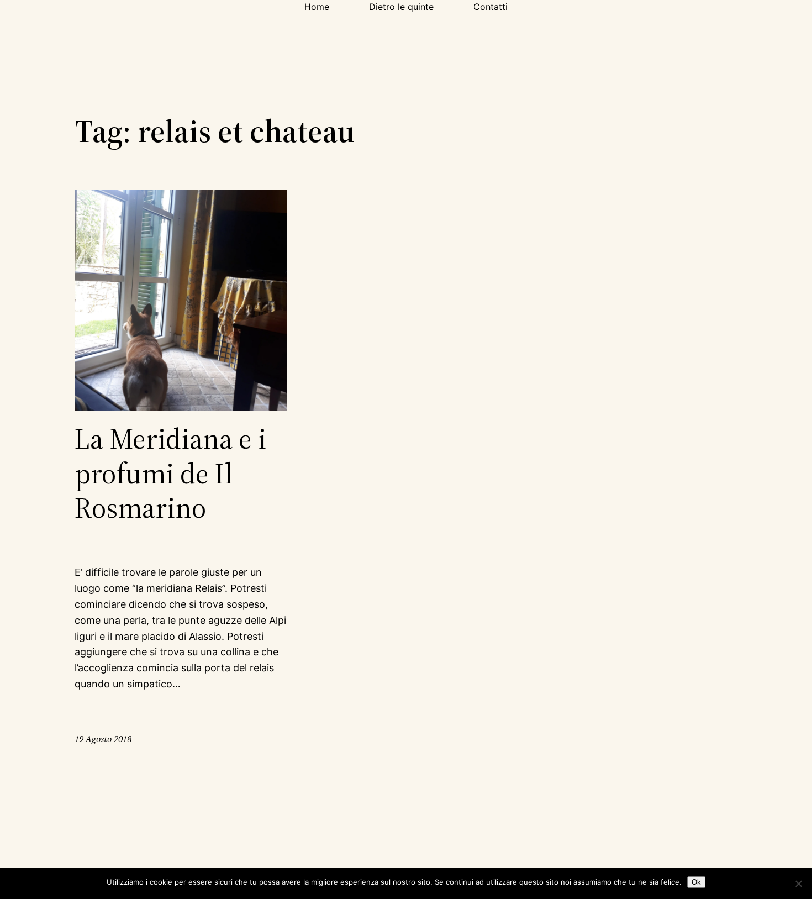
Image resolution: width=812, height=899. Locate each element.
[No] (798, 883)
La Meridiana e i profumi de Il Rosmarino (170, 473)
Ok (696, 882)
